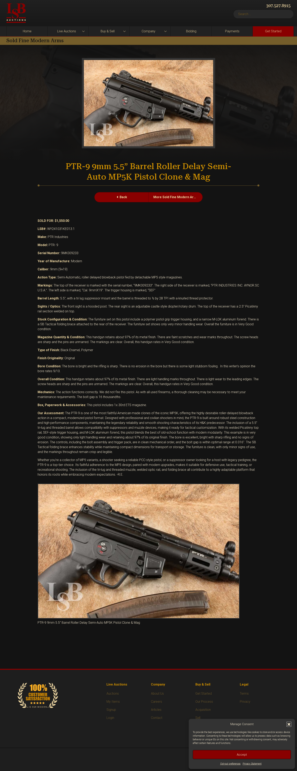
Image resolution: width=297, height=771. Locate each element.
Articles (156, 710)
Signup (111, 710)
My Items (113, 702)
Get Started (273, 31)
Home (27, 31)
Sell (197, 718)
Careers (156, 702)
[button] (289, 724)
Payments (232, 31)
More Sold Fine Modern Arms (175, 197)
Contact (156, 718)
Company (148, 31)
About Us (157, 693)
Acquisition (203, 710)
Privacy (245, 702)
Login (110, 718)
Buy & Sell (108, 31)
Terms (244, 693)
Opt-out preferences (230, 763)
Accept (242, 754)
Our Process (204, 702)
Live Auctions (66, 31)
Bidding (191, 31)
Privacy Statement (252, 763)
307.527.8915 (278, 5)
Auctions (112, 693)
